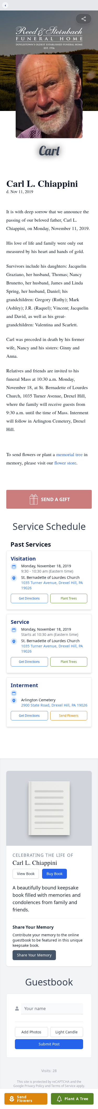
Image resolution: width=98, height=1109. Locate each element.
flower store (65, 463)
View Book (25, 873)
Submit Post (49, 1043)
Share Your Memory (34, 955)
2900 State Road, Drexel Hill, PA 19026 (54, 705)
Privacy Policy (34, 1086)
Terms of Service (63, 1086)
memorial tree (69, 454)
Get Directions (29, 598)
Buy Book (54, 873)
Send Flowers (68, 715)
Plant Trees (69, 598)
